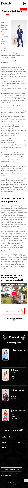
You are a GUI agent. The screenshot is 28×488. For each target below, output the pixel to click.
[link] (13, 484)
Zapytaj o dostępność (13, 311)
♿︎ (26, 480)
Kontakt (23, 9)
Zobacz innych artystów (14, 318)
